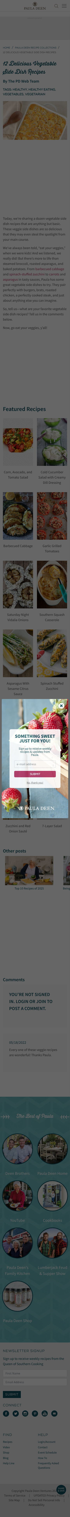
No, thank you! (35, 782)
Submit (35, 774)
